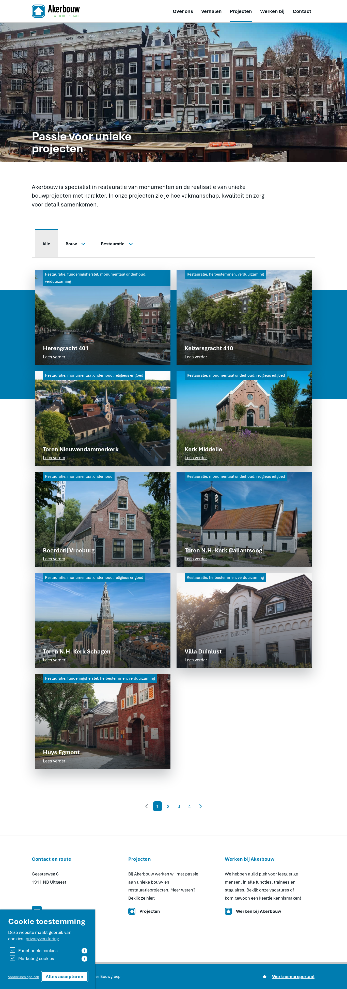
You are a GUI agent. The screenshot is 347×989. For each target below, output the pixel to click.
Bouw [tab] (71, 244)
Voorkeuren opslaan (23, 976)
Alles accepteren (64, 976)
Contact (302, 11)
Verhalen (211, 11)
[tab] (46, 243)
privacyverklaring (42, 939)
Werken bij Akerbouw (258, 911)
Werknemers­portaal (293, 976)
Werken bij (272, 11)
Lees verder (54, 357)
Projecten (241, 11)
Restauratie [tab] (112, 244)
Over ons (183, 11)
